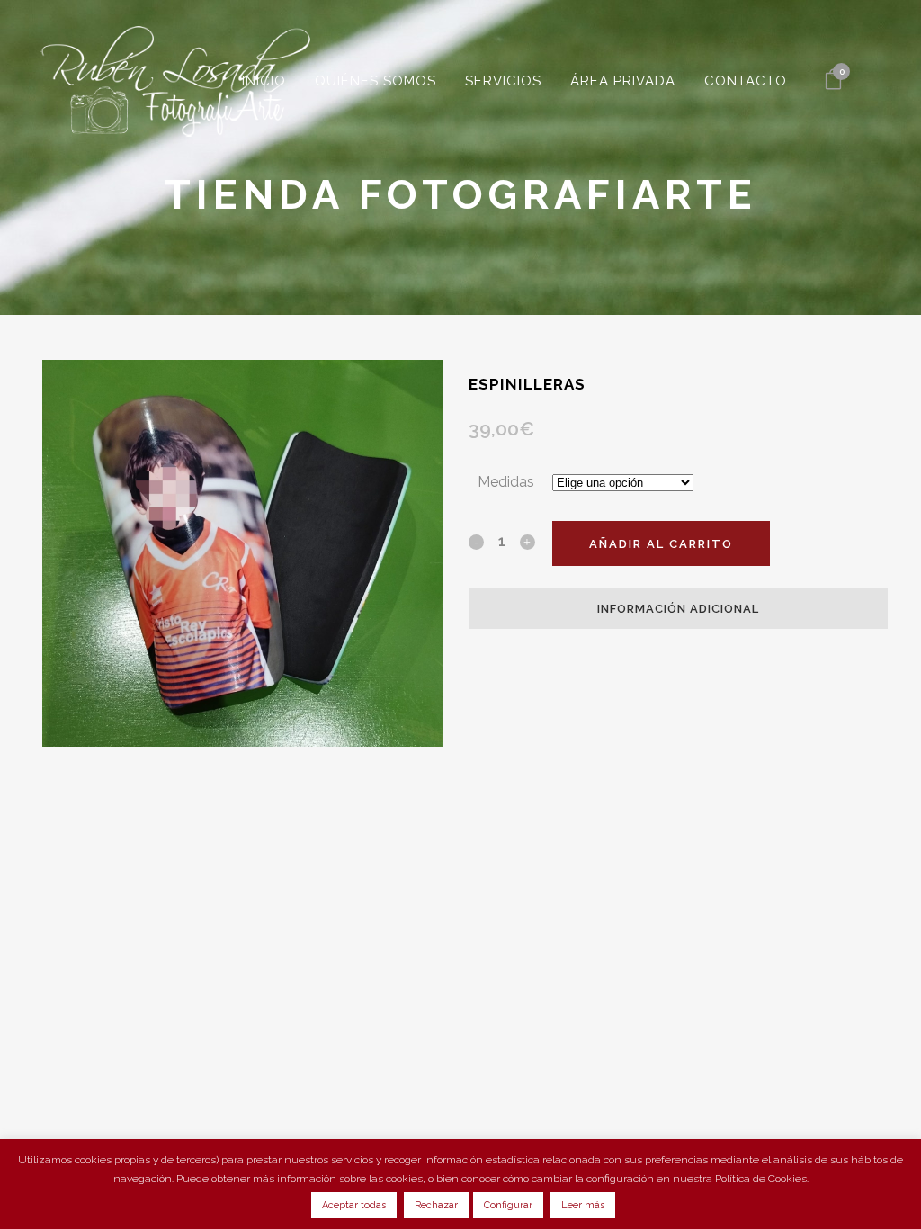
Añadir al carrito (661, 544)
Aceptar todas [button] (354, 1205)
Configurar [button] (508, 1205)
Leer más (582, 1205)
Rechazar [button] (436, 1205)
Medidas (506, 481)
